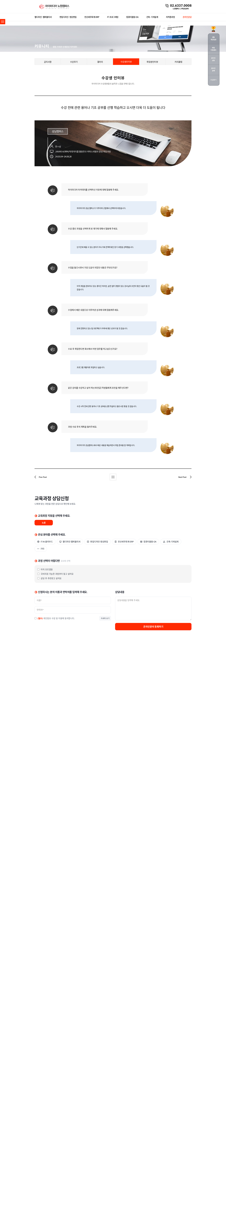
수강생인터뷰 (126, 61)
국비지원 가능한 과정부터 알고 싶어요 (57, 574)
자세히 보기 (105, 618)
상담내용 (119, 592)
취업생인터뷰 (152, 61)
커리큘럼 (178, 61)
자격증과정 (170, 16)
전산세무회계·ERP (91, 16)
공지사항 (48, 61)
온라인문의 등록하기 (153, 626)
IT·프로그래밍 (112, 16)
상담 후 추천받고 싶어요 (51, 578)
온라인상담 (187, 16)
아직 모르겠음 (47, 569)
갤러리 (100, 61)
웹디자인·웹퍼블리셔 (43, 16)
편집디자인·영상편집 (68, 16)
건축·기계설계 (152, 16)
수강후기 (74, 61)
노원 (44, 522)
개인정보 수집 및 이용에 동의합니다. (56, 618)
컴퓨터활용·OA (132, 16)
